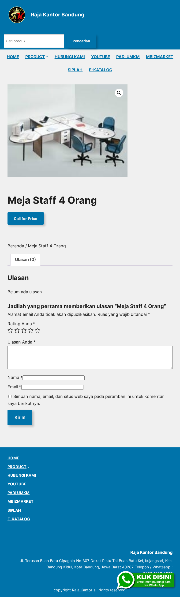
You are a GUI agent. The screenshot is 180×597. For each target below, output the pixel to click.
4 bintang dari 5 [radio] (31, 330)
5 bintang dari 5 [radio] (37, 330)
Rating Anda (21, 323)
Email (14, 386)
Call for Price (25, 218)
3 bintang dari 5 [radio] (24, 330)
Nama (15, 377)
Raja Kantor (82, 590)
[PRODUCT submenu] (47, 56)
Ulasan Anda (22, 342)
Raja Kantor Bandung (57, 14)
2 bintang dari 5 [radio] (17, 330)
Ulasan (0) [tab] (25, 259)
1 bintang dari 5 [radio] (10, 330)
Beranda (16, 245)
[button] (119, 93)
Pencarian (81, 41)
